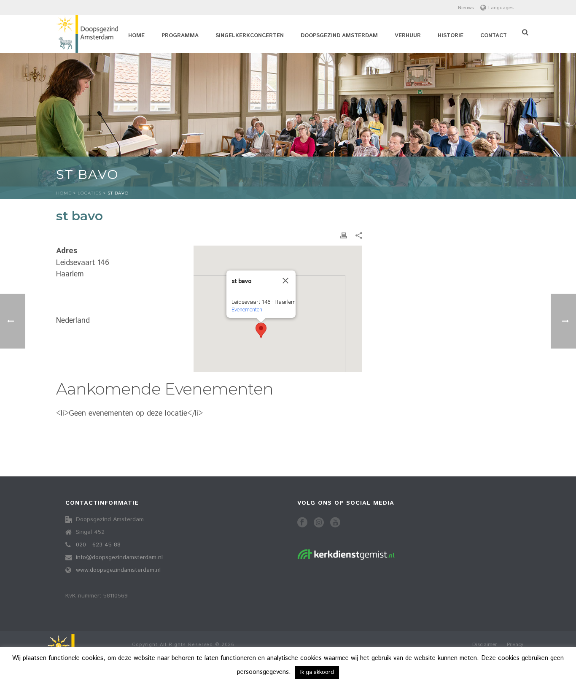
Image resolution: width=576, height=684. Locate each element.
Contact (493, 36)
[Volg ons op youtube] (335, 523)
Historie (450, 36)
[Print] (343, 235)
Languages (501, 7)
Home (136, 36)
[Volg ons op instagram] (319, 523)
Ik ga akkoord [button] (317, 672)
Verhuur (408, 36)
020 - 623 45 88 (98, 545)
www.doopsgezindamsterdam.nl (118, 570)
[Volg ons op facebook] (302, 523)
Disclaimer (484, 644)
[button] (261, 330)
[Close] (285, 280)
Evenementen (246, 309)
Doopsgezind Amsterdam (339, 36)
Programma (180, 36)
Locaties (90, 193)
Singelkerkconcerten (249, 36)
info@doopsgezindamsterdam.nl (119, 557)
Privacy (515, 644)
